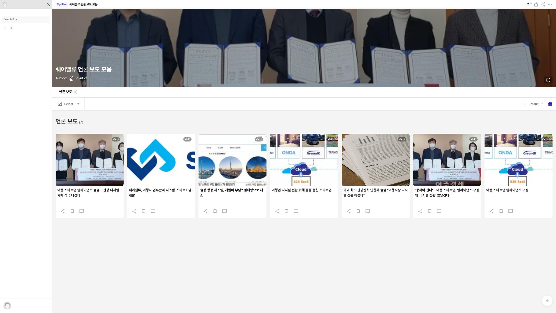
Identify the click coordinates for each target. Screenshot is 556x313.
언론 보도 (65, 92)
